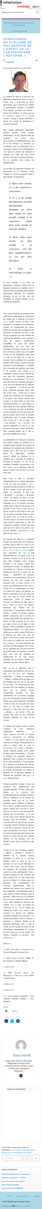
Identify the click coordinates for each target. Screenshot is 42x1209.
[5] (19, 533)
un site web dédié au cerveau (17, 550)
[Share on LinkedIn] (18, 1022)
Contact (10, 1196)
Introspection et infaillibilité (12, 1188)
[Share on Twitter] (12, 1022)
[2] (11, 174)
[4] (8, 456)
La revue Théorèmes (17, 31)
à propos (37, 1196)
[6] (19, 637)
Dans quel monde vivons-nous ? (13, 1181)
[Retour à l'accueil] (21, 4)
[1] (10, 138)
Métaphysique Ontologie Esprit (13, 12)
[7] (13, 739)
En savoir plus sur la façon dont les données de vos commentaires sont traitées (18, 1151)
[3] (10, 276)
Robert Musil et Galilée (10, 1185)
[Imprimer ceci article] (37, 60)
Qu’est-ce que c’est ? (23, 1196)
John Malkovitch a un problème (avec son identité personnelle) (20, 24)
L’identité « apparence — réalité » (14, 1178)
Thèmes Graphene (23, 1206)
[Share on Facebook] (6, 1022)
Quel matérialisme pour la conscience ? (16, 1174)
